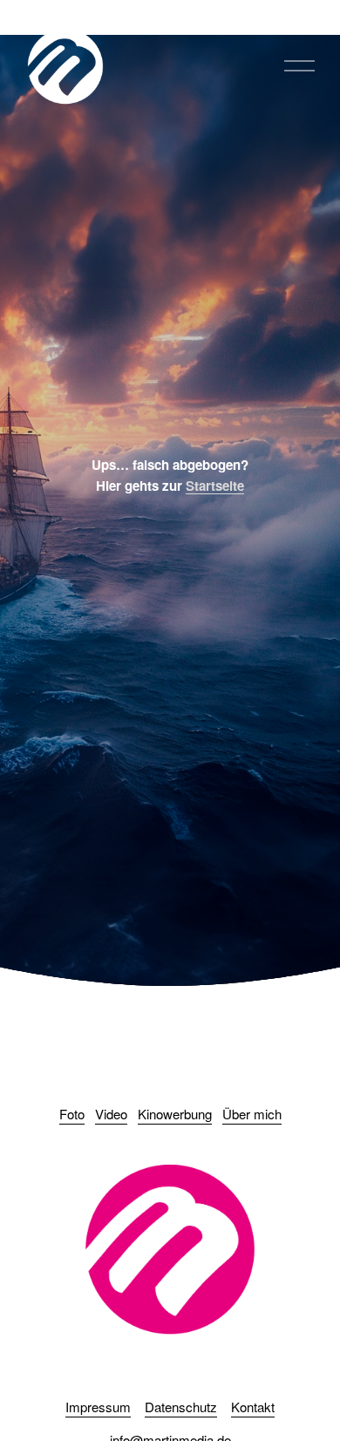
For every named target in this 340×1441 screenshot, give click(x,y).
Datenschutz (181, 1406)
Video (111, 1114)
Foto (72, 1114)
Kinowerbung (175, 1114)
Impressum (98, 1406)
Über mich (252, 1114)
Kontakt (253, 1406)
